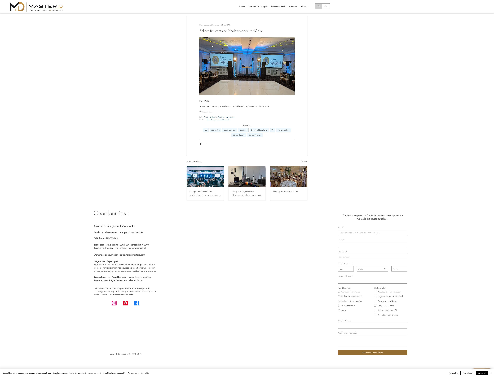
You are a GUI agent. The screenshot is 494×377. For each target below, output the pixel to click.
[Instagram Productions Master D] (114, 303)
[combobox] (373, 268)
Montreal (243, 130)
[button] (293, 6)
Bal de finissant (255, 135)
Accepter (482, 373)
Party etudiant (283, 130)
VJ (273, 130)
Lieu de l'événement (345, 276)
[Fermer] (490, 373)
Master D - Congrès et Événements (114, 225)
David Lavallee (229, 130)
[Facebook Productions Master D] (136, 303)
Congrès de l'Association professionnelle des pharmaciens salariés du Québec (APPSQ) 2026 (204, 193)
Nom (340, 227)
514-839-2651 (112, 238)
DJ (206, 130)
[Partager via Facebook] (200, 144)
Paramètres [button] (453, 373)
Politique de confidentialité (138, 373)
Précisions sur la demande (347, 333)
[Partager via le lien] (207, 144)
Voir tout (304, 161)
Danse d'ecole (239, 135)
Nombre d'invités (344, 320)
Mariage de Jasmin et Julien (285, 191)
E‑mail (341, 239)
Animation (215, 130)
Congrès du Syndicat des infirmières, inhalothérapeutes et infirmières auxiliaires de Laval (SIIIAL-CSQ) (246, 193)
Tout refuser (468, 373)
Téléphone (342, 252)
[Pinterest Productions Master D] (125, 303)
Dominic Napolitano (259, 130)
